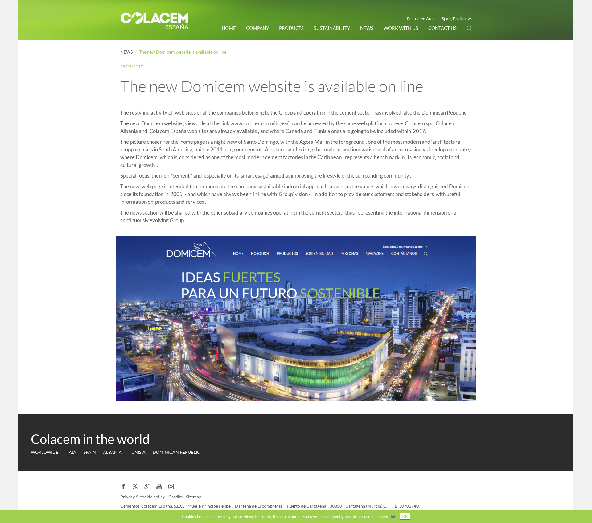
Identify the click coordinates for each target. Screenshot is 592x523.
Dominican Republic (176, 452)
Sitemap (193, 496)
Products (291, 28)
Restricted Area (421, 18)
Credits (175, 496)
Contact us (442, 28)
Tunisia (137, 452)
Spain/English (454, 18)
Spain (90, 452)
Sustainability (332, 28)
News (366, 28)
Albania (112, 452)
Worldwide (44, 452)
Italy (70, 452)
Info (394, 516)
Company (257, 28)
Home (229, 28)
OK (405, 516)
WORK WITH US (401, 28)
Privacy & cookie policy (143, 496)
